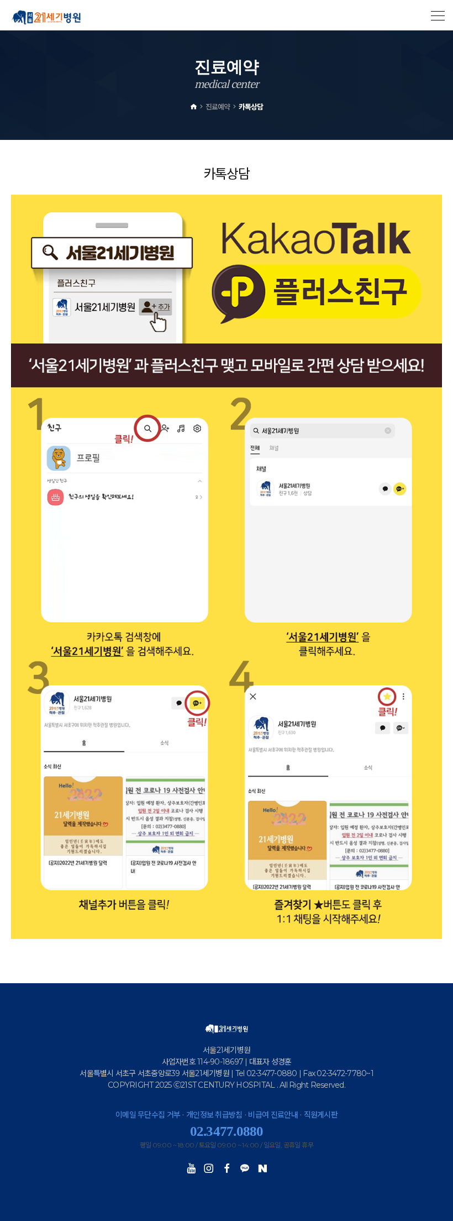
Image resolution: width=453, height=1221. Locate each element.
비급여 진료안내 (272, 1115)
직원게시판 (321, 1115)
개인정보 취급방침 (214, 1115)
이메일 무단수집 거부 (147, 1115)
